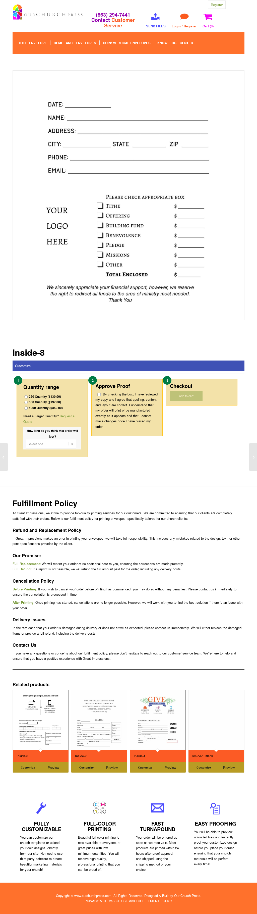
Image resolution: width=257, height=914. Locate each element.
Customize (23, 365)
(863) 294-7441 (113, 14)
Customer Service (119, 22)
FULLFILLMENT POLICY (154, 900)
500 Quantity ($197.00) (45, 402)
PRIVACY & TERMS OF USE (106, 900)
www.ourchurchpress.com (92, 895)
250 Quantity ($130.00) (45, 396)
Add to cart (186, 396)
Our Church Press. (187, 895)
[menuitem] (32, 43)
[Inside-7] (4, 457)
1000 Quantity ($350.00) (46, 408)
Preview (53, 767)
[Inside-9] (253, 457)
